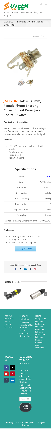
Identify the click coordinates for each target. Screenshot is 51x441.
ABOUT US (8, 316)
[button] (5, 294)
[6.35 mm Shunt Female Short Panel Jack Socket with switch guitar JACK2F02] (25, 62)
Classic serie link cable (40, 330)
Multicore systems (23, 328)
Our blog (7, 324)
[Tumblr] (6, 380)
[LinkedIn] (12, 380)
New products (25, 336)
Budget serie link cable (40, 320)
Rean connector (39, 346)
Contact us (8, 327)
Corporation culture (9, 320)
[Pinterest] (12, 373)
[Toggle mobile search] (41, 3)
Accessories (24, 333)
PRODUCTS (23, 316)
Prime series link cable (40, 335)
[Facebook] (6, 367)
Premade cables (26, 325)
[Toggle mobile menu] (46, 3)
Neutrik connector (39, 341)
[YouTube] (6, 373)
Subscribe (25, 407)
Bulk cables (24, 319)
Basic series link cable (40, 325)
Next (43, 36)
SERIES (38, 316)
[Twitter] (12, 367)
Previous (34, 36)
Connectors (24, 322)
